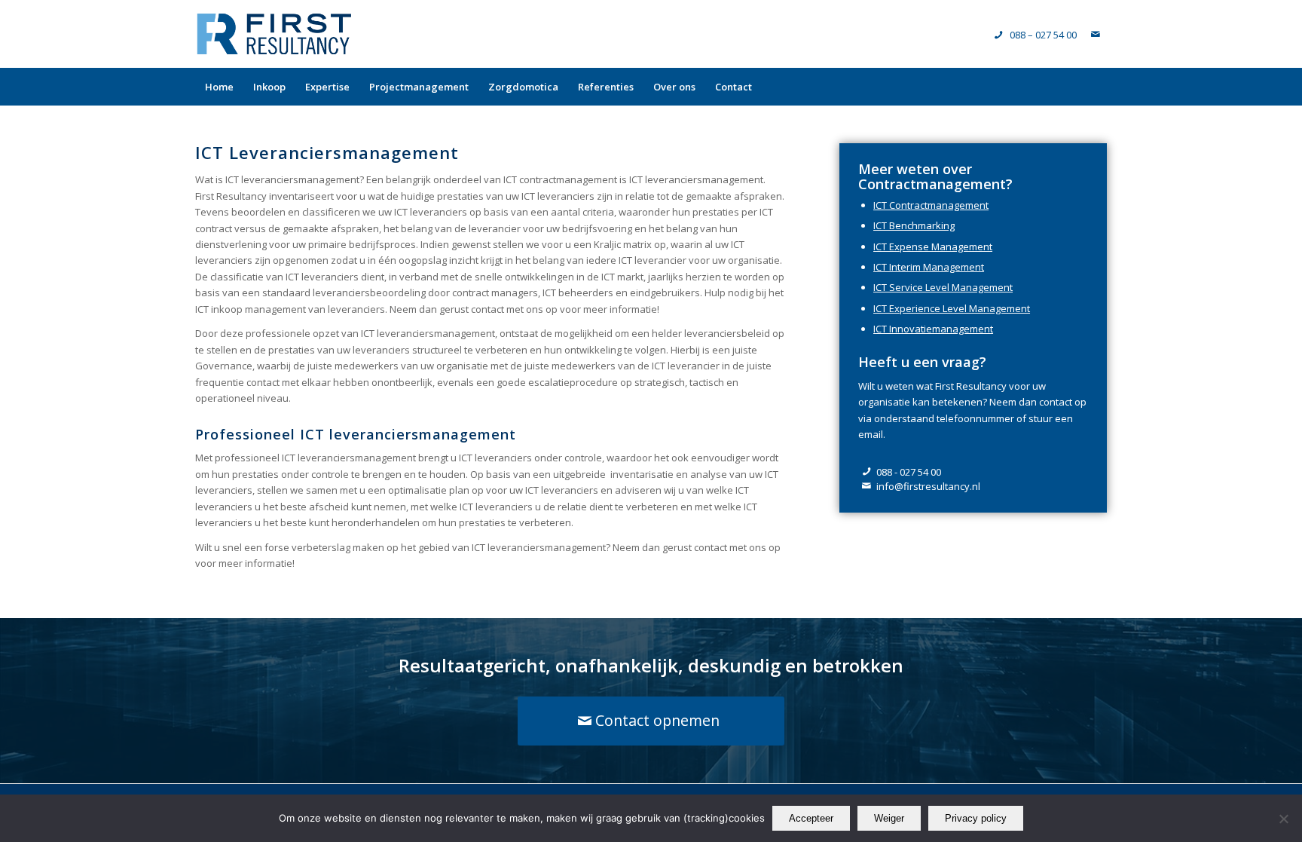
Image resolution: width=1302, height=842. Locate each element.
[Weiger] (1283, 818)
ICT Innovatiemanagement (933, 328)
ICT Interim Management (928, 267)
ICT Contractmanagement (931, 205)
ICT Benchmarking (914, 225)
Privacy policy (976, 818)
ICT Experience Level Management (951, 308)
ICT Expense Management (932, 246)
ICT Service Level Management (943, 287)
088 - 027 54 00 (908, 472)
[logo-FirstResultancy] (274, 34)
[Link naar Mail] (1095, 34)
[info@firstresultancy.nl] (867, 486)
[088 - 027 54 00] (867, 472)
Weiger (889, 818)
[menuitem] (219, 87)
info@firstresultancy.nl (928, 486)
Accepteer (811, 818)
